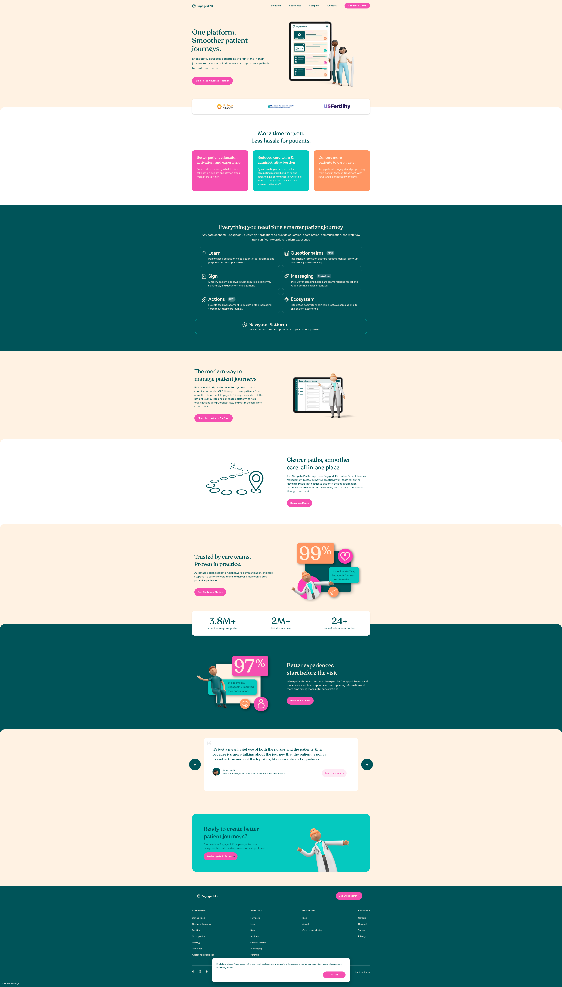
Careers (362, 917)
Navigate (255, 917)
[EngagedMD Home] (202, 6)
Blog (304, 917)
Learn (253, 924)
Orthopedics (198, 936)
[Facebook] (193, 971)
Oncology (197, 948)
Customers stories (312, 930)
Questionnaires (258, 942)
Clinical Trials (198, 917)
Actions (254, 936)
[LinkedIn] (207, 971)
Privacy (362, 936)
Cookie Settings (10, 983)
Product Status (362, 972)
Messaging (256, 948)
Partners (254, 954)
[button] (278, 7)
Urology (196, 942)
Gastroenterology (201, 924)
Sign (252, 930)
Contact (362, 924)
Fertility (196, 930)
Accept (334, 975)
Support (362, 930)
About (305, 924)
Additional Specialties (203, 954)
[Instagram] (200, 971)
